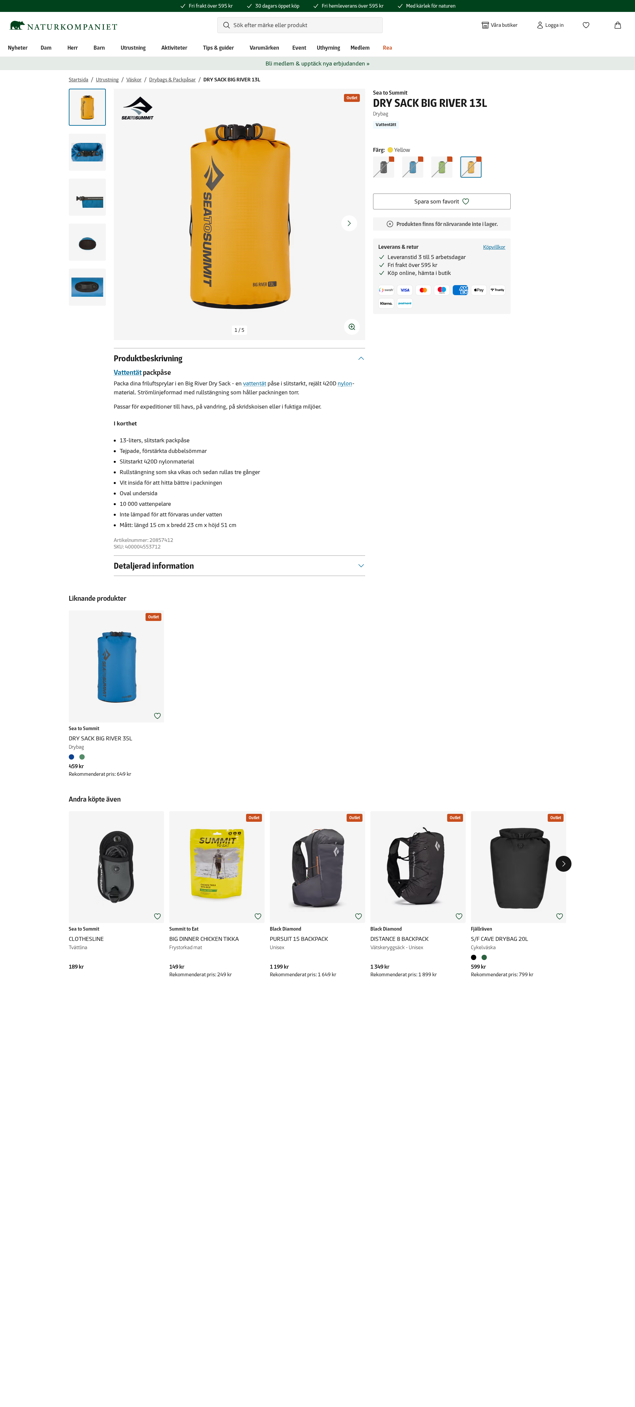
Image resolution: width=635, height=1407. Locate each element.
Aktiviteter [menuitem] (174, 47)
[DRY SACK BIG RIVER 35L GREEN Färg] (82, 757)
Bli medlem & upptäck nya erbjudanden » (318, 63)
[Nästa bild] (349, 223)
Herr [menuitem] (72, 47)
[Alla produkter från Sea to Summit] (137, 108)
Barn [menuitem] (99, 47)
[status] (239, 330)
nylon (345, 383)
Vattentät (128, 372)
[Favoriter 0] (588, 23)
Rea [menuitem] (387, 47)
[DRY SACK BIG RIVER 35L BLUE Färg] (73, 757)
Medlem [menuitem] (360, 47)
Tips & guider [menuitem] (218, 47)
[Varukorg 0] (620, 23)
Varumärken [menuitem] (264, 47)
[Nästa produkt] (564, 864)
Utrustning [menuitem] (133, 47)
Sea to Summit (390, 92)
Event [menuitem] (299, 47)
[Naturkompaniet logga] (63, 25)
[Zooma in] (352, 327)
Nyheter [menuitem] (17, 47)
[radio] (383, 167)
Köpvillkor (494, 247)
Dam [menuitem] (46, 47)
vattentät (254, 383)
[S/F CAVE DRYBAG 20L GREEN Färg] (484, 957)
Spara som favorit (436, 201)
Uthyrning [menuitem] (328, 47)
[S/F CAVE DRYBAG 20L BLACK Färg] (475, 957)
